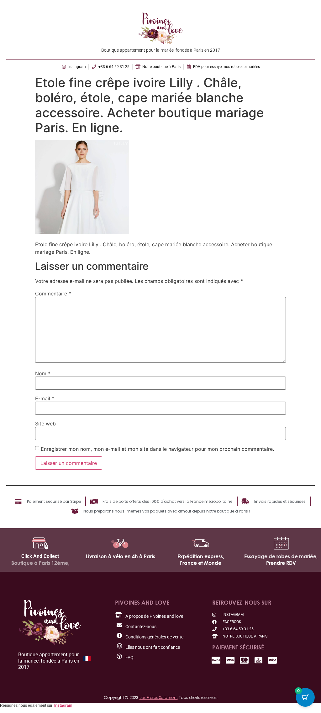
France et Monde (200, 563)
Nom (42, 373)
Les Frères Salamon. (158, 697)
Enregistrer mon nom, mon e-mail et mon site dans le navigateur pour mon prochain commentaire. (157, 448)
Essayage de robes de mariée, (281, 556)
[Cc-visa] (230, 660)
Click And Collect (40, 556)
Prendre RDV (281, 563)
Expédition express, (200, 556)
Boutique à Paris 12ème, (40, 563)
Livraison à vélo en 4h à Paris (120, 556)
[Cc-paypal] (216, 660)
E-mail (44, 398)
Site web (45, 423)
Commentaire (53, 293)
